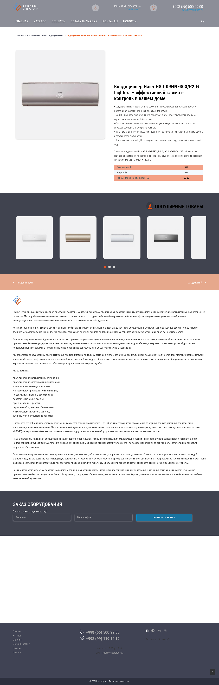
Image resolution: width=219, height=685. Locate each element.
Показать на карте (133, 9)
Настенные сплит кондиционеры (45, 35)
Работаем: (102, 648)
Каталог (40, 21)
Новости (130, 21)
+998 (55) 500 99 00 (103, 632)
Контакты (110, 21)
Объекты (58, 21)
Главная (22, 21)
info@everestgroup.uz (112, 652)
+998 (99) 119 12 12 (103, 638)
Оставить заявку (84, 21)
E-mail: (99, 653)
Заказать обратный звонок (192, 10)
